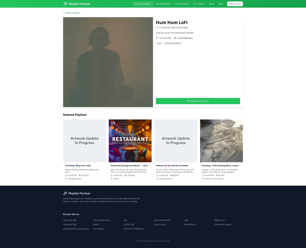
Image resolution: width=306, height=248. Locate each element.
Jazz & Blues (98, 228)
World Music (190, 224)
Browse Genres (182, 4)
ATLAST (116, 179)
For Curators (199, 4)
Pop (125, 220)
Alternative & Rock (162, 220)
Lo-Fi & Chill (129, 224)
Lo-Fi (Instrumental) (172, 43)
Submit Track (235, 4)
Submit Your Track (199, 101)
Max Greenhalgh (179, 27)
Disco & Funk (160, 224)
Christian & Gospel (223, 224)
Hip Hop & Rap (69, 220)
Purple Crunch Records (214, 179)
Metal (95, 224)
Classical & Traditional (133, 228)
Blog (221, 4)
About (212, 4)
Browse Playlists (163, 4)
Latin (186, 220)
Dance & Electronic (101, 220)
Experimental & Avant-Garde (76, 228)
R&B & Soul (220, 220)
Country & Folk (69, 224)
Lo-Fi (159, 43)
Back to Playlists (73, 13)
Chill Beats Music (75, 179)
